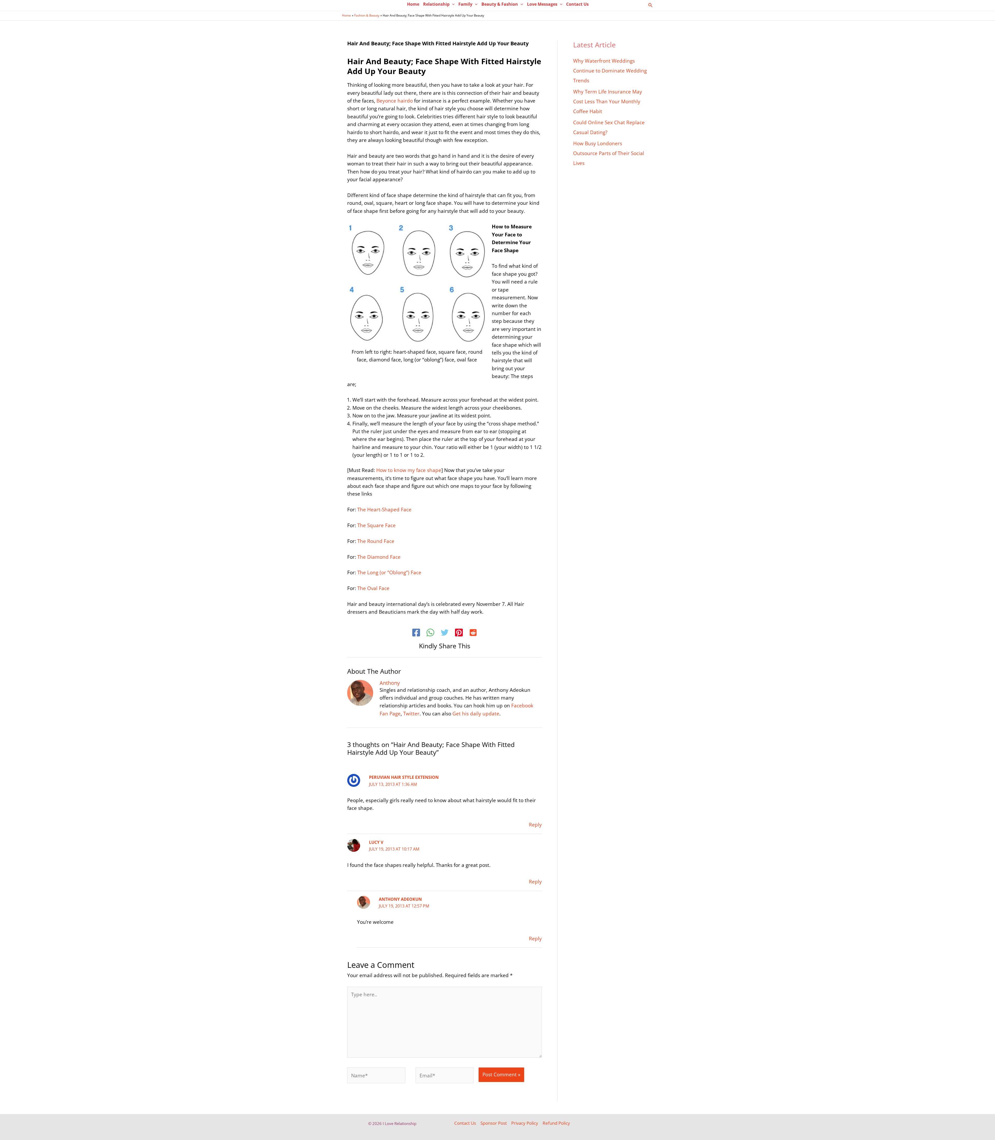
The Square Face (376, 525)
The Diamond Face (379, 557)
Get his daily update (475, 713)
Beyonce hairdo (394, 100)
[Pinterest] (459, 633)
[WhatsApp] (430, 633)
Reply (535, 824)
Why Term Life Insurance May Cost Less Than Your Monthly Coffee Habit (607, 101)
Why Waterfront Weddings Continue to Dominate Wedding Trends (610, 70)
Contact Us (465, 1123)
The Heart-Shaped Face (384, 509)
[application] (452, 4)
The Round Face (375, 541)
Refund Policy (556, 1123)
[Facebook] (416, 633)
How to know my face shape (408, 470)
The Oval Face (373, 588)
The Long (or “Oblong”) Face (389, 572)
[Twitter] (445, 633)
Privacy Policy (524, 1123)
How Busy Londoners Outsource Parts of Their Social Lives (608, 153)
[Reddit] (473, 633)
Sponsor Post (493, 1123)
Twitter (411, 713)
